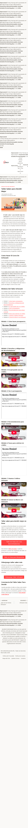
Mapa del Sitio (6, 658)
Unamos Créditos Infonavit (16, 315)
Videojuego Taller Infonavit (14, 577)
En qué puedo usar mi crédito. (17, 306)
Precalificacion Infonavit (8, 186)
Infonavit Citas (23, 601)
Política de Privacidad (8, 656)
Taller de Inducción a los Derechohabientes (14, 543)
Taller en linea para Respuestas (14, 557)
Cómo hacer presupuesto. (16, 301)
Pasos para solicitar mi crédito (17, 313)
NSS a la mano (13, 548)
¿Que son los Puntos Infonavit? (6, 602)
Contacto (23, 658)
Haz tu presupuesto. (14, 308)
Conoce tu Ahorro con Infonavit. (17, 317)
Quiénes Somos (15, 658)
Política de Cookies (20, 656)
